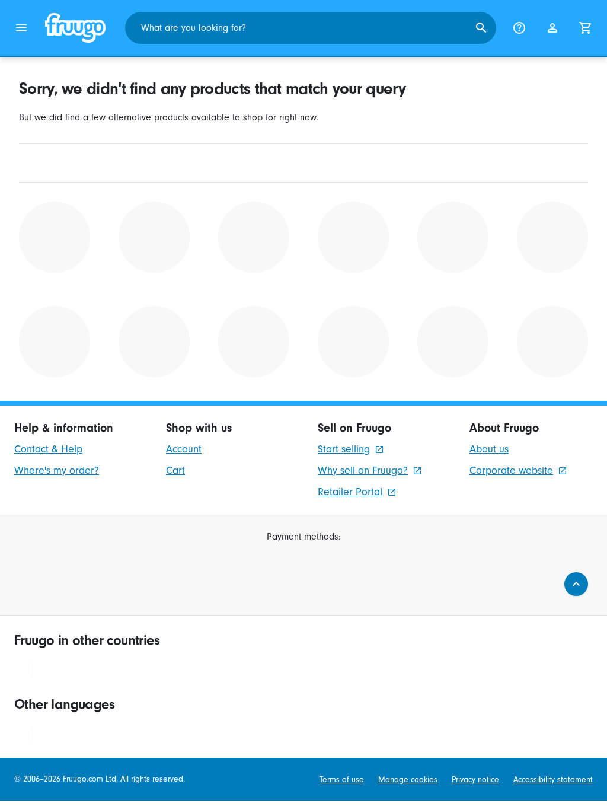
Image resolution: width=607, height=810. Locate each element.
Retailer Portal (350, 492)
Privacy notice (475, 779)
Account (184, 449)
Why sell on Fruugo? (363, 470)
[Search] (481, 28)
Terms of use (342, 779)
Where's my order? (56, 470)
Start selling (344, 449)
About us (489, 449)
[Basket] (586, 28)
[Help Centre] (519, 28)
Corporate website (511, 470)
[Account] (552, 28)
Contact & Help (48, 449)
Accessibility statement (553, 779)
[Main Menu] (21, 28)
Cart (175, 470)
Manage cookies (407, 779)
